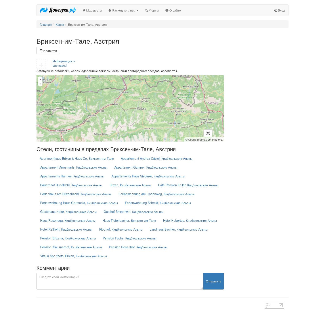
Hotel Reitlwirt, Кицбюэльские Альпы (66, 229)
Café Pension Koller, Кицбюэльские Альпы (188, 185)
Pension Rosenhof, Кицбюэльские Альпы (138, 247)
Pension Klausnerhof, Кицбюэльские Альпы (71, 247)
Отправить (213, 281)
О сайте (174, 10)
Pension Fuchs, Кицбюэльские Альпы (129, 238)
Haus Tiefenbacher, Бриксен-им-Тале (129, 220)
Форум (153, 10)
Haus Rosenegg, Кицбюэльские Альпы (68, 220)
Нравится (49, 50)
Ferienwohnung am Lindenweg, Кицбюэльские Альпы (157, 194)
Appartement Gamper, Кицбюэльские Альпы (145, 167)
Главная (46, 24)
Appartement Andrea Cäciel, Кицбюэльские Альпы (156, 158)
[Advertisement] (260, 103)
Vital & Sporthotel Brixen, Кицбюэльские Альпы (73, 256)
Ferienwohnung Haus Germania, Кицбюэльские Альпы (79, 202)
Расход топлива (123, 10)
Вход (281, 10)
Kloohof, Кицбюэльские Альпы (121, 229)
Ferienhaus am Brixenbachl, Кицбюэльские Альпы (75, 194)
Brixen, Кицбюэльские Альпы (130, 185)
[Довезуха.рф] (58, 10)
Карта (60, 24)
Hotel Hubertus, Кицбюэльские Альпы (190, 220)
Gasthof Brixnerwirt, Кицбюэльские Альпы (133, 211)
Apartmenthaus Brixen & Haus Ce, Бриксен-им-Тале (77, 158)
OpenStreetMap (197, 139)
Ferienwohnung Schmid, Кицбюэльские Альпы (158, 202)
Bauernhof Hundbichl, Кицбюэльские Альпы (71, 185)
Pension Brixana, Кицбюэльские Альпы (68, 238)
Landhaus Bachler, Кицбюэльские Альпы (179, 229)
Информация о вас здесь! (64, 63)
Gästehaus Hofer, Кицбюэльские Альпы (68, 211)
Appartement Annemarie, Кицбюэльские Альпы (73, 167)
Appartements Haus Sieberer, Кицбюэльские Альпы (148, 176)
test (146, 304)
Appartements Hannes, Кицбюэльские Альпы (72, 176)
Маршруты (93, 10)
